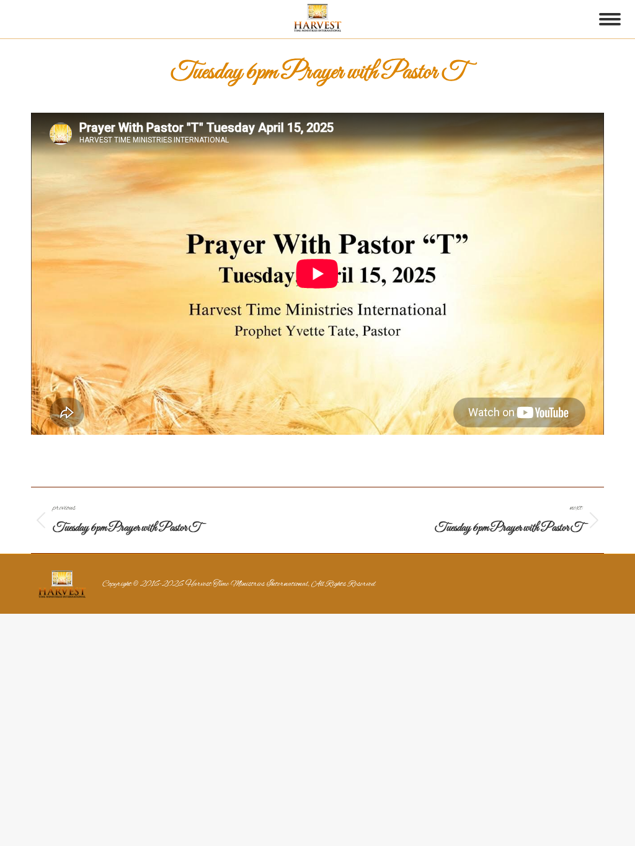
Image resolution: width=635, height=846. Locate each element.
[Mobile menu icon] (610, 19)
